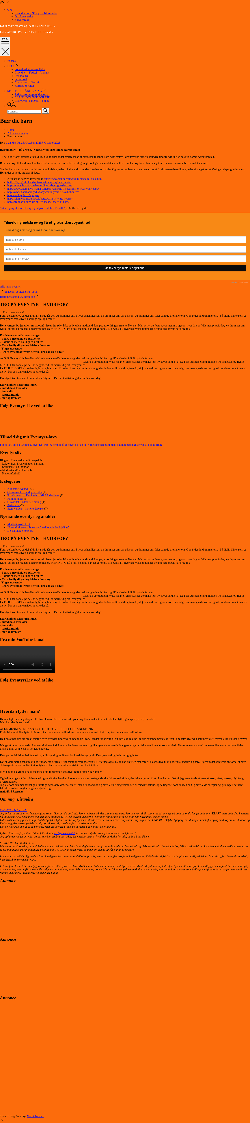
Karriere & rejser (24, 85)
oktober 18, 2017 (55, 208)
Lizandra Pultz (14, 142)
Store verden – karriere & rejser (25, 508)
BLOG (11, 65)
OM (9, 9)
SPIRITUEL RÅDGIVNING (24, 90)
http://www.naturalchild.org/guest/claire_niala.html (72, 178)
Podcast (11, 60)
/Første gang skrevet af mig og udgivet (22, 208)
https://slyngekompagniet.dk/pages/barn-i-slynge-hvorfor (39, 198)
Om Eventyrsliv (24, 16)
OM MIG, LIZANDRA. (13, 810)
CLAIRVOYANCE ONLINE (32, 97)
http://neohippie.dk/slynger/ (23, 195)
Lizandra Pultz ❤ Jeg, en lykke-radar (36, 13)
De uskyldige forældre (20, 530)
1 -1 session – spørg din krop (31, 94)
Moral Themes (35, 1116)
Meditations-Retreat (18, 524)
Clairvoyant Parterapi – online (32, 100)
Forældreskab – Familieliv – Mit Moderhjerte (33, 495)
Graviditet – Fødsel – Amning (32, 72)
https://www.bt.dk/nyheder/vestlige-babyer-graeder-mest (39, 185)
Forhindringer (15, 498)
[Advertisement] (27, 909)
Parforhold (21, 79)
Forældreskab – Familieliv (30, 69)
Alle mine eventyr (10, 286)
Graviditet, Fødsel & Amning (24, 502)
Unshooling (21, 75)
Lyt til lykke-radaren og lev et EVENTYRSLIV (27, 25)
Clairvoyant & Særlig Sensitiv (24, 492)
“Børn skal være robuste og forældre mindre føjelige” (38, 527)
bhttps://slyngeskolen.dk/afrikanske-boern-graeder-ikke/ (39, 182)
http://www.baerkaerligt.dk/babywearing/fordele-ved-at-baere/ (43, 192)
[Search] (45, 111)
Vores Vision (22, 19)
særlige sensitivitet (64, 833)
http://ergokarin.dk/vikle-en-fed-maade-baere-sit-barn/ (38, 201)
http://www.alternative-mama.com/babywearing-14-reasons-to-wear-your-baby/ (53, 188)
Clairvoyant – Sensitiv (27, 82)
